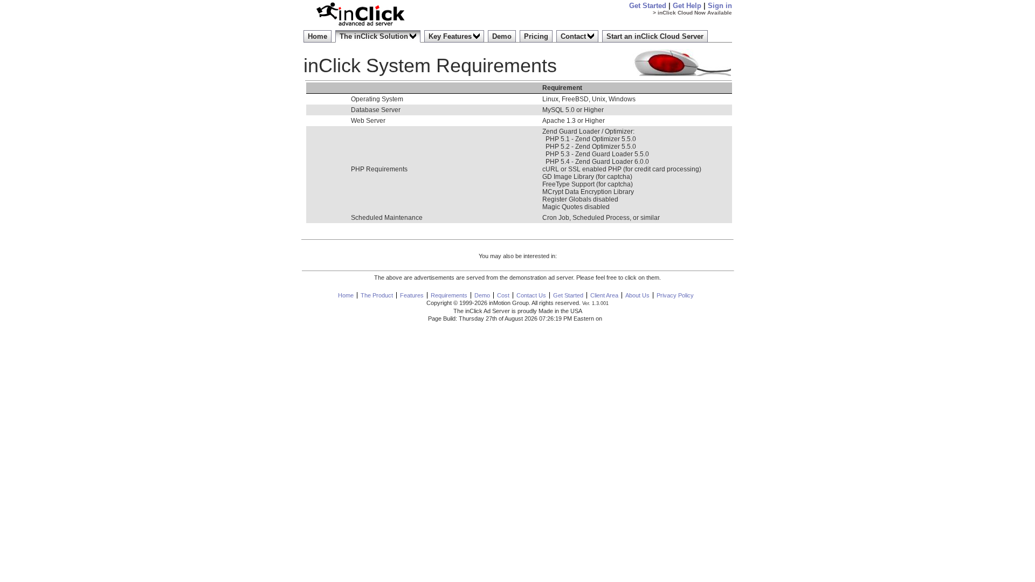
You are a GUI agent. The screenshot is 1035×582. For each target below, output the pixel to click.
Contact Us (531, 295)
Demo (502, 36)
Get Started (647, 6)
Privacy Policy (675, 295)
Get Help (687, 6)
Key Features (450, 36)
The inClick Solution (374, 36)
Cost (503, 295)
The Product (377, 295)
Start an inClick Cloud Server (654, 36)
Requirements (449, 295)
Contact (573, 36)
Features (412, 295)
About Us (637, 295)
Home (317, 36)
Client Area (604, 295)
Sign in (720, 6)
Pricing (536, 36)
